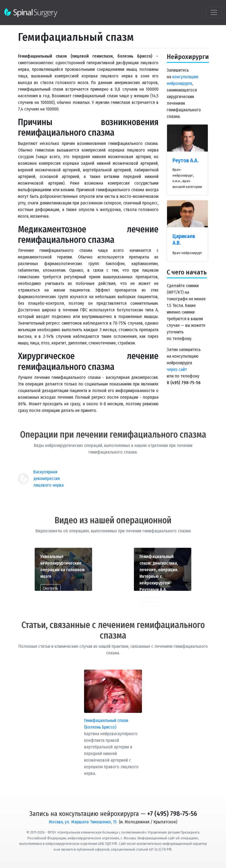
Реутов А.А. (185, 160)
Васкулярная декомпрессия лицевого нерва (48, 478)
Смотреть (50, 588)
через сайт (177, 369)
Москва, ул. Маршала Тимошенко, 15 (83, 821)
